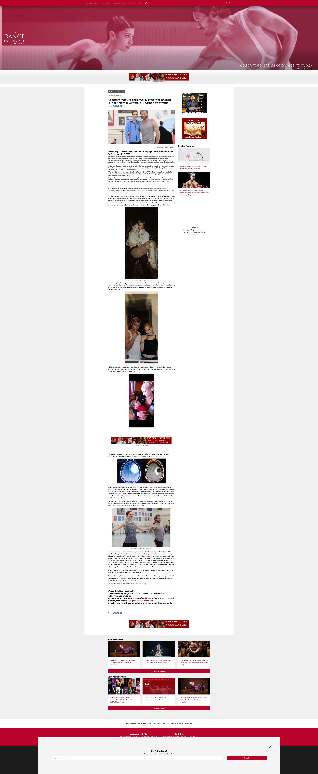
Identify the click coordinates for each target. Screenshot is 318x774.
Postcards (120, 92)
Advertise (132, 3)
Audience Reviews (119, 3)
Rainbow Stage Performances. (125, 496)
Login (140, 3)
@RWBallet (114, 580)
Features (111, 92)
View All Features (159, 671)
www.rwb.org (142, 584)
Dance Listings (105, 3)
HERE (134, 170)
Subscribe (247, 758)
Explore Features (90, 3)
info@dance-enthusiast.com (140, 600)
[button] (145, 3)
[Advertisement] (194, 212)
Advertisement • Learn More (159, 81)
